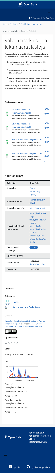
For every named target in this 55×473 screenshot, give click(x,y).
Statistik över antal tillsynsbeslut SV (28, 139)
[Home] (27, 5)
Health (16, 302)
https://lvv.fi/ (35, 226)
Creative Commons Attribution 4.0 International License (23, 325)
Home (5, 24)
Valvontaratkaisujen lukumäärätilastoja (20, 31)
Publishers (14, 24)
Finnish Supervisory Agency (31, 24)
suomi (33, 247)
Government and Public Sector (27, 307)
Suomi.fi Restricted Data (43, 18)
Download (46, 114)
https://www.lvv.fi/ (38, 208)
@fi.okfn (17, 467)
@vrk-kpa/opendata (40, 467)
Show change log (37, 264)
